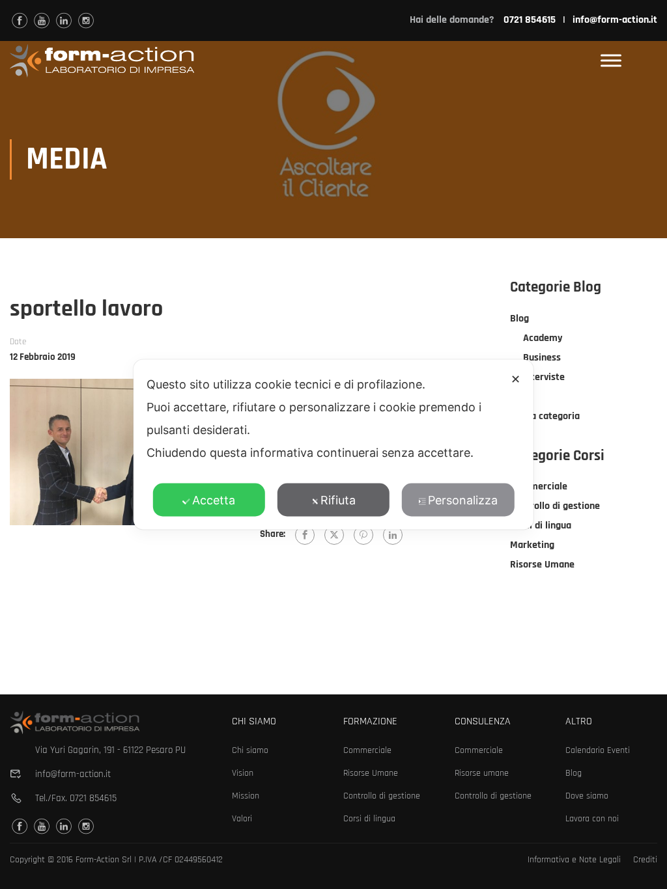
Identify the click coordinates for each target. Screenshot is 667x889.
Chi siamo (250, 750)
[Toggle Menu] (611, 61)
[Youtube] (41, 20)
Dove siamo (586, 796)
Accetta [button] (213, 500)
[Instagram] (86, 20)
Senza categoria (545, 416)
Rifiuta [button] (338, 500)
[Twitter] (334, 535)
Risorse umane (482, 773)
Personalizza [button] (463, 500)
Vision (242, 773)
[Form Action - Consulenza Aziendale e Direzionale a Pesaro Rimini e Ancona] (102, 60)
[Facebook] (305, 535)
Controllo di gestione (555, 506)
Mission (245, 796)
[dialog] (333, 445)
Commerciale (538, 486)
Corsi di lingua (540, 525)
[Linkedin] (64, 20)
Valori (242, 819)
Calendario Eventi (597, 750)
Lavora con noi (592, 819)
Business (542, 357)
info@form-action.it (615, 20)
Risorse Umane (542, 564)
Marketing (532, 545)
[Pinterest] (363, 535)
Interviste (544, 377)
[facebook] (19, 20)
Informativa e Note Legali (574, 860)
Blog (519, 318)
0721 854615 (93, 798)
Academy (543, 338)
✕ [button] (515, 379)
